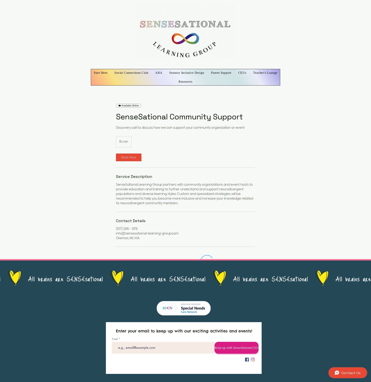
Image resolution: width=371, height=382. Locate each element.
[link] (128, 157)
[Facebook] (247, 360)
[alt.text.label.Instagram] (253, 360)
